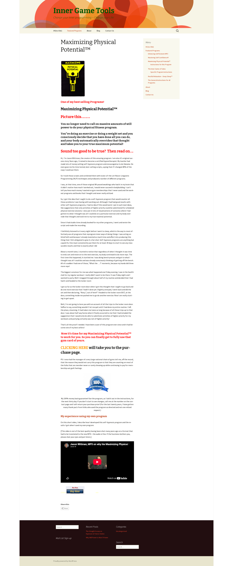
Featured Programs (74, 31)
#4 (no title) (57, 31)
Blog (98, 31)
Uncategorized (121, 531)
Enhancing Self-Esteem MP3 (158, 54)
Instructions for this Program (160, 64)
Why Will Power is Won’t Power (97, 537)
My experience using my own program (84, 416)
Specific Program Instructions (161, 72)
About (89, 31)
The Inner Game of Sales (157, 69)
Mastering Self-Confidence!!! (158, 57)
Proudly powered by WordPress (65, 561)
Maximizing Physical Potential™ (159, 61)
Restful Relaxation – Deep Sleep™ (160, 76)
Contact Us (109, 31)
